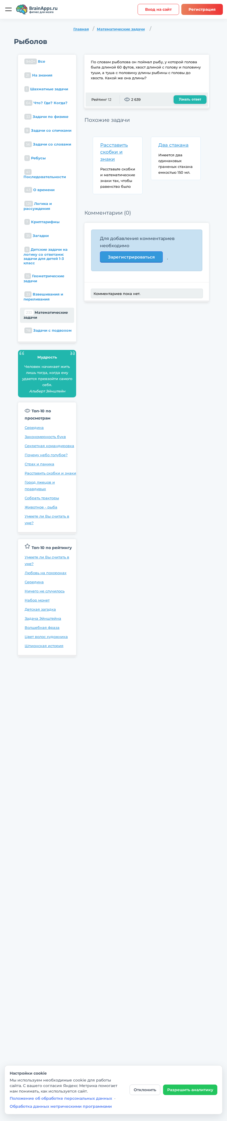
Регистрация (202, 9)
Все (35, 61)
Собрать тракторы (42, 498)
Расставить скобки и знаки (50, 473)
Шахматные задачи (47, 89)
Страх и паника (39, 464)
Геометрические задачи (44, 278)
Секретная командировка (49, 446)
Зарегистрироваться (131, 257)
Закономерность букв (45, 436)
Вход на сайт (158, 9)
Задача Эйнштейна (43, 618)
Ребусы (36, 158)
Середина (34, 427)
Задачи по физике (47, 116)
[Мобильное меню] (8, 9)
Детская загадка (40, 609)
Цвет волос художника (46, 636)
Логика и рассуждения (38, 206)
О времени (40, 190)
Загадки (37, 235)
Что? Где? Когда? (47, 103)
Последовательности (45, 174)
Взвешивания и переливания (43, 296)
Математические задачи (121, 29)
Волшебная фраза (42, 627)
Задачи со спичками (48, 130)
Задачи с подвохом (49, 330)
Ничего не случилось (45, 591)
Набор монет (37, 600)
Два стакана (173, 145)
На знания (39, 75)
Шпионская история (44, 645)
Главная (81, 29)
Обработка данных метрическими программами (61, 1106)
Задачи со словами (48, 144)
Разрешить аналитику (190, 1089)
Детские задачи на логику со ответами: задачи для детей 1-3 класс (46, 256)
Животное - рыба (41, 507)
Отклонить (145, 1089)
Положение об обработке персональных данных (61, 1098)
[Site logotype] (37, 9)
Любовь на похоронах (45, 573)
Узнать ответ (190, 99)
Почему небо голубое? (46, 455)
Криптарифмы (43, 222)
